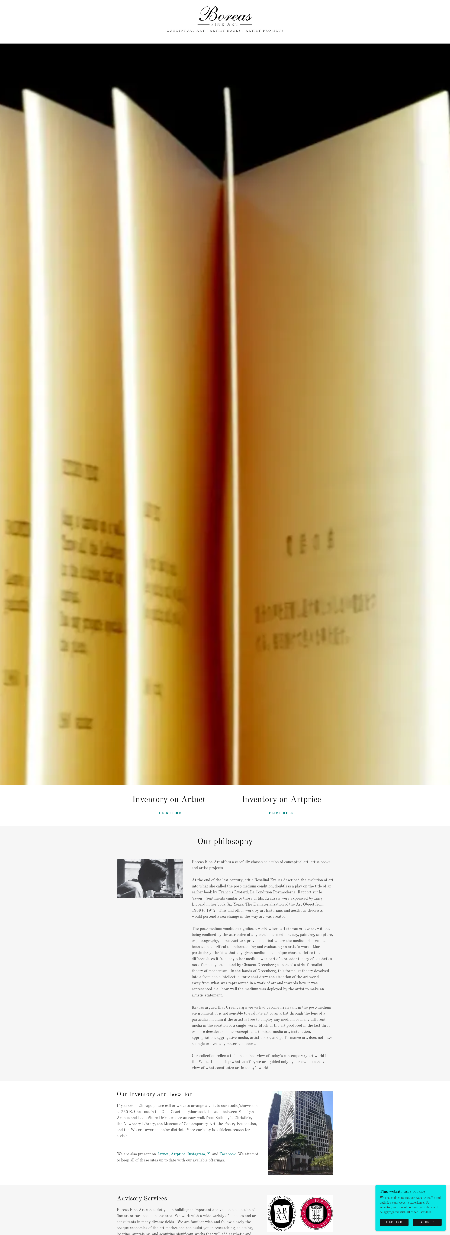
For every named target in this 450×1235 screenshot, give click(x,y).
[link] (225, 21)
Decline (394, 1222)
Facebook (227, 1154)
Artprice (178, 1154)
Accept (427, 1222)
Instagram (196, 1154)
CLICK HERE (168, 813)
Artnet (163, 1154)
